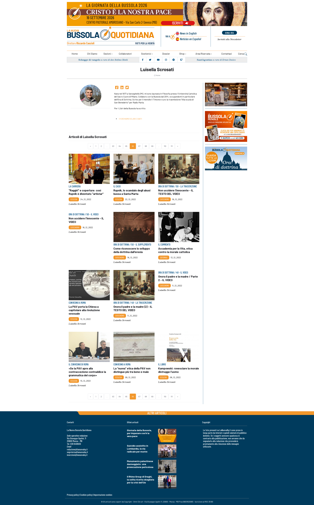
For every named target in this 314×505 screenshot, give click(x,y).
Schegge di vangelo (89, 59)
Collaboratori (125, 53)
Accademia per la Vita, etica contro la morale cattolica (175, 250)
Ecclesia (74, 199)
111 (172, 146)
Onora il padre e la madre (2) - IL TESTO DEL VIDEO (132, 308)
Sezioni (107, 53)
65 (126, 146)
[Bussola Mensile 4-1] (226, 94)
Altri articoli (156, 413)
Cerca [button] (241, 53)
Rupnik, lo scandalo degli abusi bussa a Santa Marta (131, 192)
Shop (181, 53)
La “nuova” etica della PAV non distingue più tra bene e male (131, 370)
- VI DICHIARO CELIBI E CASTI (130, 119)
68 (146, 146)
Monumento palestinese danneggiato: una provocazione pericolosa (140, 464)
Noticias (190, 39)
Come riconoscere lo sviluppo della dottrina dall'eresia (131, 250)
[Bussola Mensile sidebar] (226, 126)
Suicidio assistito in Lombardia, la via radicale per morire (137, 448)
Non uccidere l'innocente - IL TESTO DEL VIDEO (175, 192)
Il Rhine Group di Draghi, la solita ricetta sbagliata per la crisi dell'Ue (140, 479)
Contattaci (226, 53)
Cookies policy (86, 494)
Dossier (166, 53)
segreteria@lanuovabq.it (77, 452)
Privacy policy (73, 494)
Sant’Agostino (204, 59)
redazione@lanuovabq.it (77, 449)
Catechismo (164, 199)
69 (152, 146)
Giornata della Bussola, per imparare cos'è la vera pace (139, 433)
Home (75, 53)
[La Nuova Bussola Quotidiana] (111, 36)
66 (133, 146)
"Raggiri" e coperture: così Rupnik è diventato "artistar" (86, 192)
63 (113, 146)
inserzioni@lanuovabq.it (77, 454)
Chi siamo (92, 53)
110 (165, 146)
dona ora (229, 32)
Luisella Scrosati (77, 204)
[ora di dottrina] (226, 158)
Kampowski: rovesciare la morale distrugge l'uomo (178, 370)
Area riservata (203, 53)
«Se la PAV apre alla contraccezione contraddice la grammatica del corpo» (87, 372)
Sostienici (146, 53)
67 (139, 146)
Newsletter (229, 39)
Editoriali (163, 257)
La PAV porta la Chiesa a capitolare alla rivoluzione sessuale (84, 310)
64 (120, 146)
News (188, 33)
